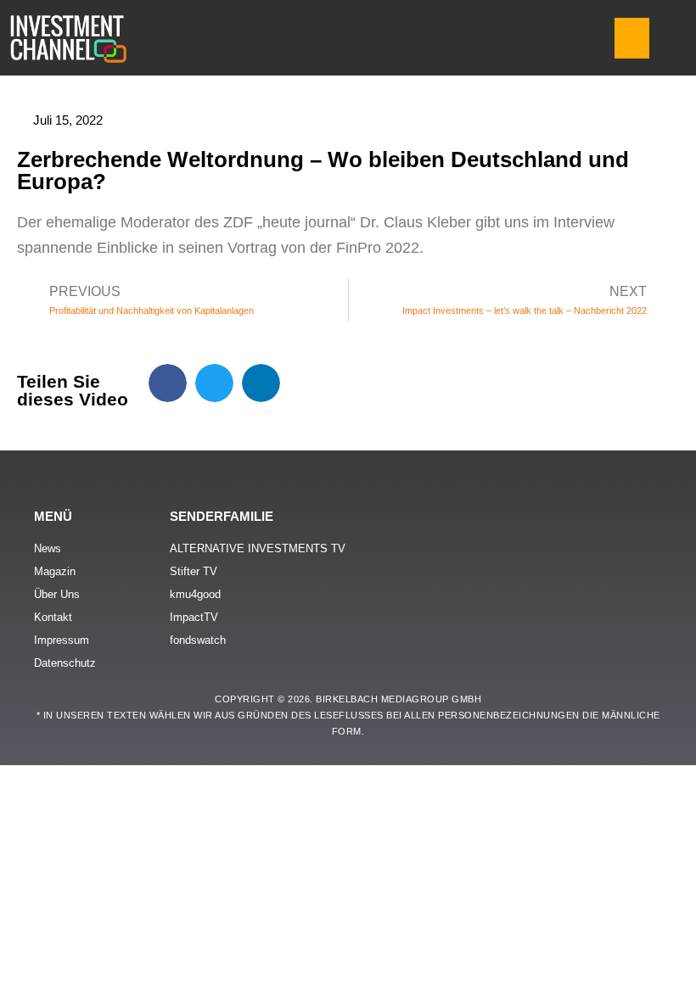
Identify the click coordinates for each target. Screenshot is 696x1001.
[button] (632, 38)
